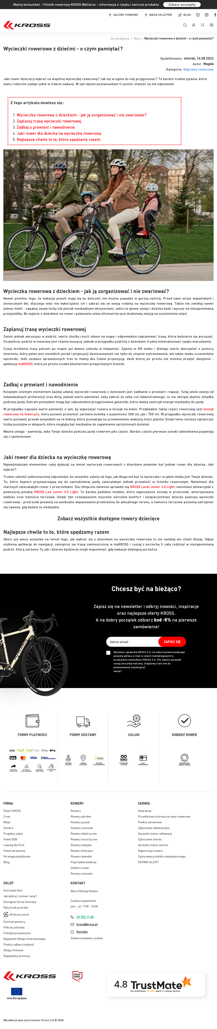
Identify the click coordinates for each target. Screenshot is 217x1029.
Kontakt (82, 932)
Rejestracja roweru (150, 850)
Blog (187, 14)
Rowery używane (81, 873)
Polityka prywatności (17, 933)
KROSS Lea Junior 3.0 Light (56, 491)
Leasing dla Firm (13, 845)
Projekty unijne (13, 833)
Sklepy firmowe (13, 950)
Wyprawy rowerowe (198, 69)
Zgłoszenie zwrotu (150, 839)
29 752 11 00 (85, 917)
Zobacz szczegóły (181, 4)
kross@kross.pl (87, 924)
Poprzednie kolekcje (83, 862)
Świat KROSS (12, 810)
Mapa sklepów (160, 14)
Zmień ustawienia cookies (87, 938)
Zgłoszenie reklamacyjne (154, 828)
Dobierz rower (80, 868)
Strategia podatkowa (16, 856)
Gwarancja (144, 810)
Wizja (6, 822)
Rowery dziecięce (82, 850)
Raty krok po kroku (15, 907)
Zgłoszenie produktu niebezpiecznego (162, 856)
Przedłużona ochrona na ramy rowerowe (164, 816)
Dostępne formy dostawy (19, 902)
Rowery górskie (81, 816)
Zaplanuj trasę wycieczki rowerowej (49, 121)
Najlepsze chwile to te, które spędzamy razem (58, 139)
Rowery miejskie (81, 845)
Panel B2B (10, 839)
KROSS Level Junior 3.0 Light (152, 486)
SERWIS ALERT (148, 862)
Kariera (8, 828)
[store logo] (26, 25)
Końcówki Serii (12, 890)
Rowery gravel (80, 822)
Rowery (76, 810)
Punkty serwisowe (150, 822)
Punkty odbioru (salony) (18, 944)
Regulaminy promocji (16, 956)
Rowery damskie (81, 856)
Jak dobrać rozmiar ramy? (20, 896)
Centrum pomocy (14, 921)
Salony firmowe (125, 14)
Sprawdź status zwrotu (153, 845)
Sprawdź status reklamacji (155, 833)
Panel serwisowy (14, 850)
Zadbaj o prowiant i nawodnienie (46, 127)
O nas (6, 816)
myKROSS (25, 363)
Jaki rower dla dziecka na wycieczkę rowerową (59, 133)
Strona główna (119, 38)
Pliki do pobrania (14, 927)
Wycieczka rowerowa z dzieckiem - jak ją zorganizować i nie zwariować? (82, 114)
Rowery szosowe (82, 828)
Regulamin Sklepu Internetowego (24, 938)
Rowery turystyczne (84, 839)
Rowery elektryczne (84, 833)
